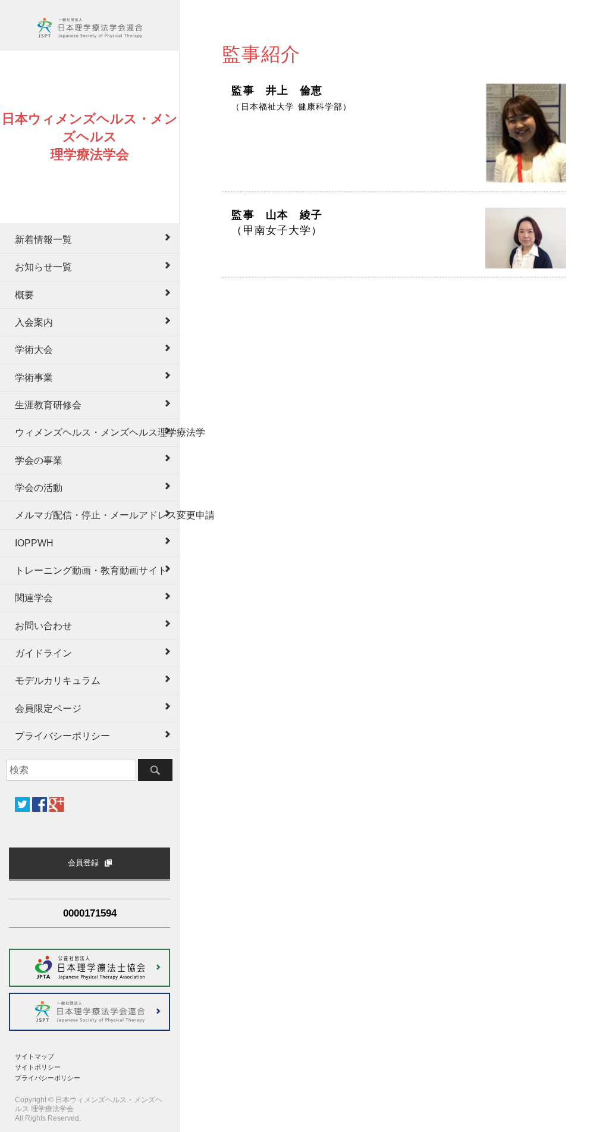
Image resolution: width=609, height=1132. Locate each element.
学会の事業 (38, 460)
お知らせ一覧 (43, 267)
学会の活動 (38, 488)
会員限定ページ (48, 708)
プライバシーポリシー (62, 736)
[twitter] (22, 804)
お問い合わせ (43, 626)
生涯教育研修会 (48, 405)
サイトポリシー (38, 1067)
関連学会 (34, 598)
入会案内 (34, 322)
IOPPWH (34, 543)
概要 (24, 295)
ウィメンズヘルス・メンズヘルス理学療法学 (97, 432)
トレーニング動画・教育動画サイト (91, 570)
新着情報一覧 (43, 239)
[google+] (56, 804)
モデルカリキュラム (58, 681)
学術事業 (34, 378)
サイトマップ (34, 1056)
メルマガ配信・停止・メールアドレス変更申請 (97, 515)
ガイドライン (43, 653)
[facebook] (39, 804)
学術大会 (34, 350)
